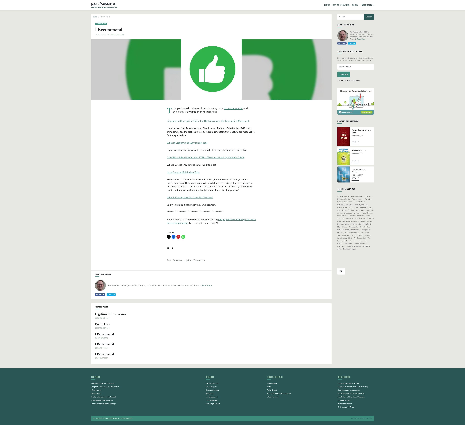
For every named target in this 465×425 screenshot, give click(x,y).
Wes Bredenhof (117, 35)
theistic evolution (356, 241)
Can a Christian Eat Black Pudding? (103, 404)
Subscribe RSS (126, 418)
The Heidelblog (211, 400)
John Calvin (368, 224)
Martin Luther (354, 227)
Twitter (111, 294)
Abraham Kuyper (343, 196)
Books (355, 5)
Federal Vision (367, 213)
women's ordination (353, 246)
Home (327, 5)
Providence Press (344, 400)
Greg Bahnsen (360, 219)
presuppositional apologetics (348, 232)
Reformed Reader (212, 390)
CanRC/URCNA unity (344, 205)
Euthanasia (177, 260)
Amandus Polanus (357, 196)
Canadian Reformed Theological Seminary (353, 387)
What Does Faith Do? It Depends (103, 384)
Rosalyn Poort (366, 418)
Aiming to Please (359, 150)
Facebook (100, 294)
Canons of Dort (359, 202)
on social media (233, 108)
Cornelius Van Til (343, 210)
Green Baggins (211, 387)
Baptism (369, 196)
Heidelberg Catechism (350, 221)
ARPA (269, 387)
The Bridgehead (211, 397)
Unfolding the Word (213, 404)
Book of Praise (357, 199)
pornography (365, 230)
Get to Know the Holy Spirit (361, 131)
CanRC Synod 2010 (361, 205)
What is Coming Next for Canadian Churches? (190, 197)
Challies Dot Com (212, 384)
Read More (207, 285)
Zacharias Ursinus (349, 249)
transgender (199, 260)
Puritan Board (272, 390)
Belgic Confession (344, 199)
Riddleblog (210, 394)
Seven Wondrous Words (359, 170)
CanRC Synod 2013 (344, 207)
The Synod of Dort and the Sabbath (103, 397)
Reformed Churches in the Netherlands (356, 235)
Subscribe (343, 74)
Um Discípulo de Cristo (346, 407)
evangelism (348, 213)
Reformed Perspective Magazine (279, 394)
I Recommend (101, 24)
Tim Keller (348, 244)
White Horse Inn (273, 397)
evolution (357, 213)
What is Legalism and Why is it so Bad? (187, 142)
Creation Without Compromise (349, 390)
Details (355, 142)
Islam (360, 224)
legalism (188, 260)
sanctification (342, 238)
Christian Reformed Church (362, 207)
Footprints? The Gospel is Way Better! (105, 387)
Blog (95, 17)
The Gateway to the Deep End (102, 400)
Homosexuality (342, 224)
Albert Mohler (272, 384)
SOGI (350, 238)
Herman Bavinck (366, 221)
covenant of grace (358, 210)
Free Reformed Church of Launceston (351, 394)
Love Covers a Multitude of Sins (183, 172)
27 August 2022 (101, 35)
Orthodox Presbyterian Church (348, 230)
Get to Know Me (341, 5)
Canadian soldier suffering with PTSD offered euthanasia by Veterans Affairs (205, 157)
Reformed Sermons (345, 404)
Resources (366, 5)
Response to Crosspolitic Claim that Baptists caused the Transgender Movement (208, 121)
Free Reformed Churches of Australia (351, 216)
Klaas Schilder (342, 227)
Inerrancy (353, 224)
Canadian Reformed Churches (348, 384)
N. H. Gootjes (365, 227)
